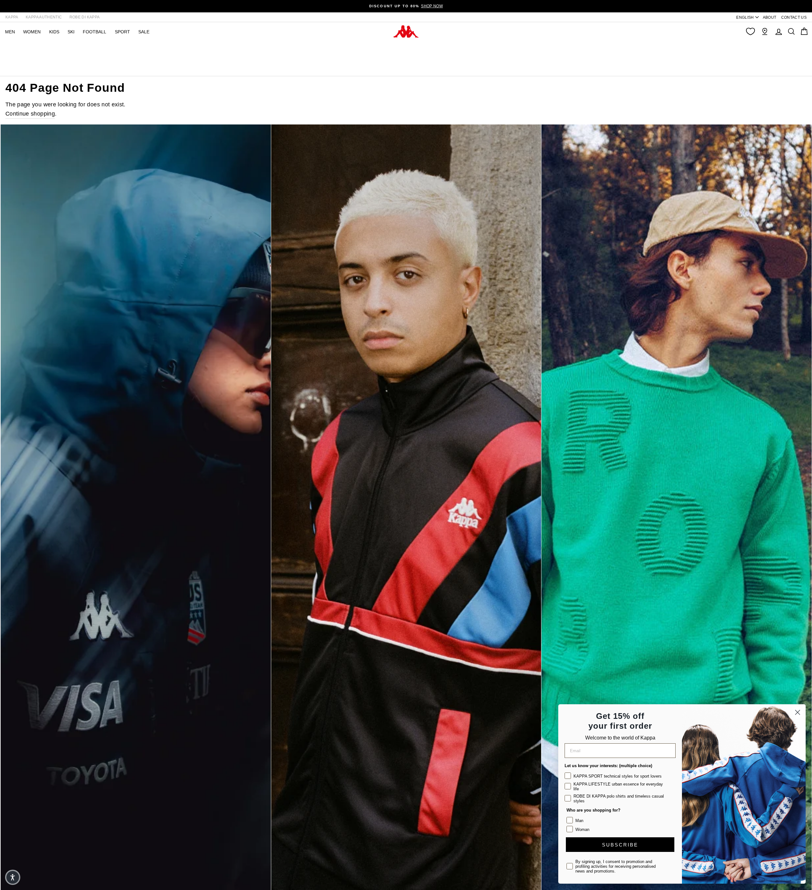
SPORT (122, 31)
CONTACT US (794, 17)
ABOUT (769, 17)
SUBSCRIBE (620, 844)
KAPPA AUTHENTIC (44, 17)
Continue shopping (30, 113)
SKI (71, 31)
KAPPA (11, 17)
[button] (12, 877)
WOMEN (32, 31)
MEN (10, 31)
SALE (143, 31)
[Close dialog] (797, 712)
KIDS (54, 31)
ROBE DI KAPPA (84, 17)
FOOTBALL (94, 31)
